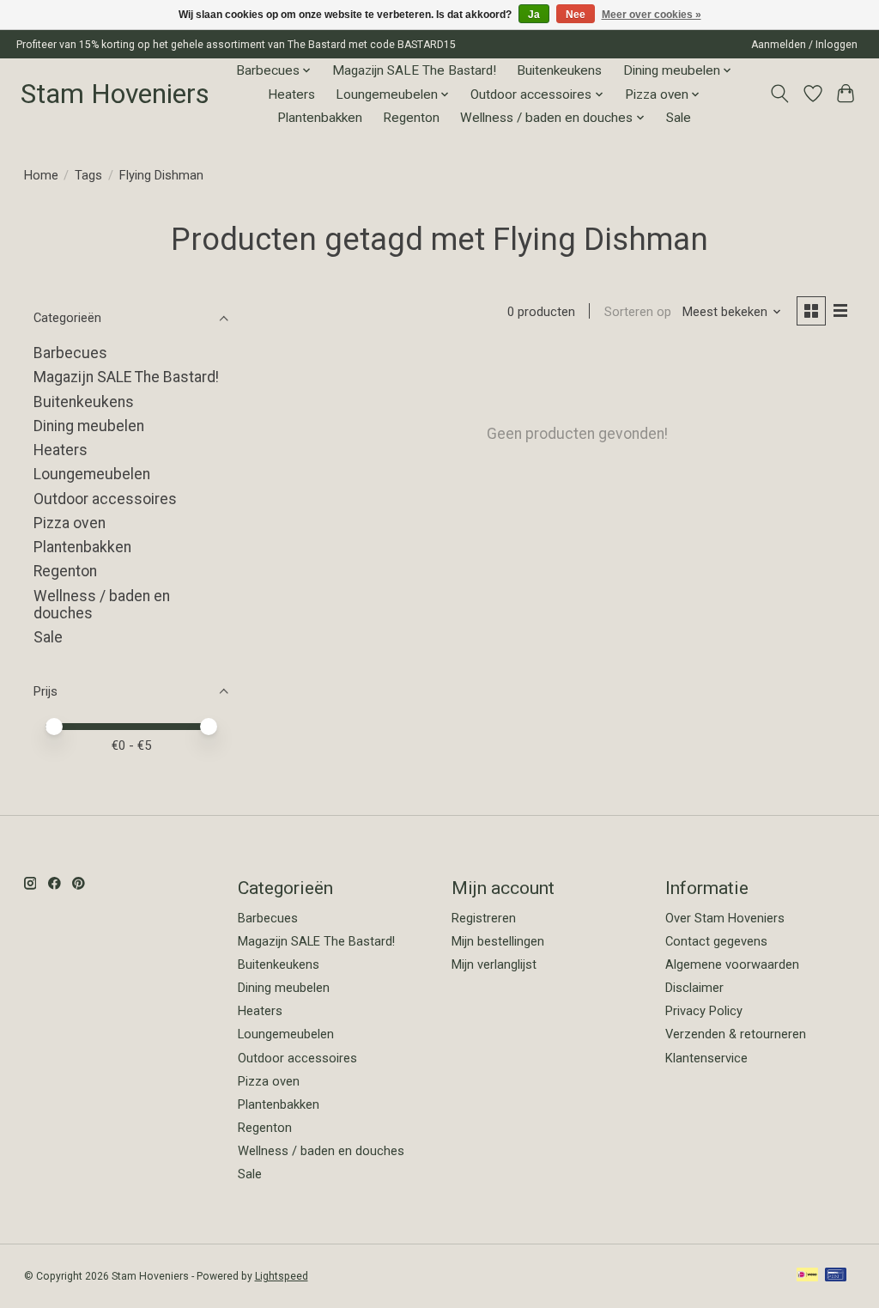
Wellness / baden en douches (321, 1151)
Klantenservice (706, 1058)
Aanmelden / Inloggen (804, 45)
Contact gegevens (716, 941)
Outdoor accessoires (105, 499)
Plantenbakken (319, 117)
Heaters (291, 94)
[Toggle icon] (779, 93)
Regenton (411, 117)
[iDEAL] (807, 1276)
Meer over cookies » (651, 15)
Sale (678, 117)
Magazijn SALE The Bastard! (414, 70)
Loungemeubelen (91, 474)
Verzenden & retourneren (735, 1034)
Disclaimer (694, 987)
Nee (575, 15)
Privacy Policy (704, 1011)
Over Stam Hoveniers (725, 918)
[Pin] (835, 1276)
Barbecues (70, 353)
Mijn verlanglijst (494, 964)
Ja (534, 15)
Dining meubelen (88, 426)
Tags (88, 175)
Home (41, 175)
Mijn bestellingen (498, 941)
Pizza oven (69, 523)
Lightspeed (281, 1276)
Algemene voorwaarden (732, 964)
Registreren (484, 918)
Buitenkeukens (559, 70)
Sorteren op (637, 311)
